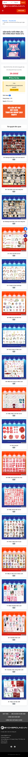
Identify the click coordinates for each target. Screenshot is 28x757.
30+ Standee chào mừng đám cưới (14, 669)
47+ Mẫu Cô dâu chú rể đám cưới (14, 573)
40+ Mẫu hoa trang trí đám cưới (14, 381)
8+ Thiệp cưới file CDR (14, 701)
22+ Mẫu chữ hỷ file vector (14, 509)
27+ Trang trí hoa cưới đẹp (14, 285)
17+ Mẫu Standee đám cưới (14, 605)
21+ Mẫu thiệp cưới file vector (14, 413)
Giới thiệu (5, 714)
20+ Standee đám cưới (14, 637)
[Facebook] (11, 747)
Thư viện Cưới (12, 20)
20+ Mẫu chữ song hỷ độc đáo (14, 477)
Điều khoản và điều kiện (18, 714)
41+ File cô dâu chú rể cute (14, 541)
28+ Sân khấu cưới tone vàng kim (14, 189)
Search (23, 2)
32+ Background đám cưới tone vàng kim (14, 221)
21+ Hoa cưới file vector (14, 253)
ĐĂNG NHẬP (21, 10)
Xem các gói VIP (14, 89)
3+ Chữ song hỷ (14, 445)
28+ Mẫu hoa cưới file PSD (14, 317)
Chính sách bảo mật (14, 717)
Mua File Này (14, 78)
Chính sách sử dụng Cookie (14, 720)
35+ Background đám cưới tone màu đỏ (14, 157)
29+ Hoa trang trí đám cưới (14, 349)
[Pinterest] (15, 747)
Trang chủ (4, 20)
